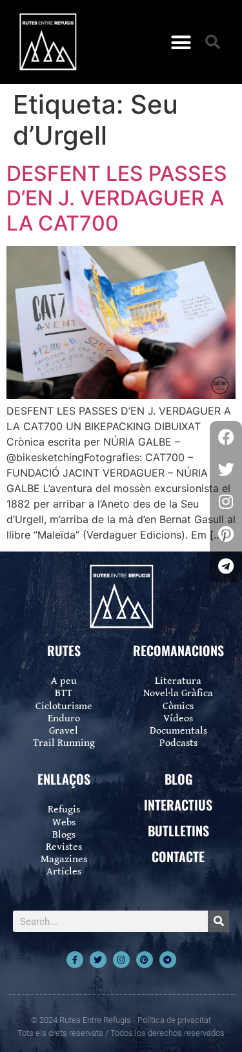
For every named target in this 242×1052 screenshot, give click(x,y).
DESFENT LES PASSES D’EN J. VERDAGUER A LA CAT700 (116, 198)
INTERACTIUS (178, 804)
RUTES (64, 650)
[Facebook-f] (74, 959)
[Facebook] (226, 437)
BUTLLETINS (178, 830)
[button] (181, 42)
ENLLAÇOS (63, 779)
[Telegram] (167, 959)
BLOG (178, 779)
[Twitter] (98, 959)
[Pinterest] (144, 959)
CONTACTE (178, 856)
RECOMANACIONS (178, 650)
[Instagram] (121, 959)
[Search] (218, 921)
